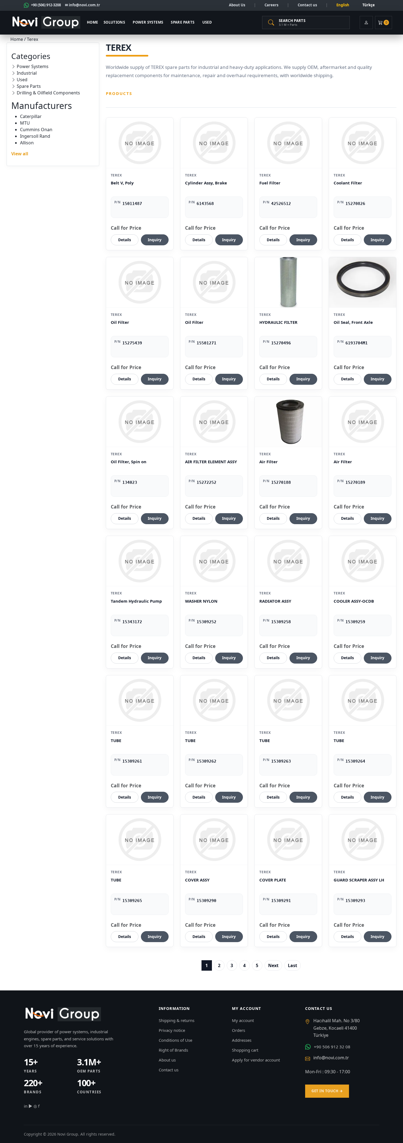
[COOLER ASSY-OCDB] (362, 561)
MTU (25, 123)
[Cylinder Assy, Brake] (214, 143)
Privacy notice (172, 1030)
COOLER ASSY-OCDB (354, 601)
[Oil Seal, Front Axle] (362, 282)
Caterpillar (31, 116)
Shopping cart (245, 1050)
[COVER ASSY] (214, 840)
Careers (271, 4)
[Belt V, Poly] (139, 143)
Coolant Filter (348, 183)
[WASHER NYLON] (214, 561)
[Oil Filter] (139, 282)
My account (243, 1020)
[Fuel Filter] (288, 143)
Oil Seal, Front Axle (353, 322)
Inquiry (154, 239)
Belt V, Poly (122, 183)
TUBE (116, 740)
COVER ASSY (197, 880)
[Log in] (366, 22)
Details (124, 239)
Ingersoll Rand (35, 136)
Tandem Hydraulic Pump (136, 601)
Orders (238, 1030)
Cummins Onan (36, 130)
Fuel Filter (269, 183)
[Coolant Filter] (362, 143)
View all (19, 154)
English (342, 4)
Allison (27, 143)
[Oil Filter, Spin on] (139, 422)
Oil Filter (120, 322)
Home (92, 22)
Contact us (307, 4)
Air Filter (268, 461)
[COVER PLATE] (288, 840)
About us (167, 1060)
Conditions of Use (175, 1040)
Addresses (241, 1040)
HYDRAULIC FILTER (278, 322)
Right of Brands (173, 1050)
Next (273, 965)
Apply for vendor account (256, 1060)
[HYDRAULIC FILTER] (288, 282)
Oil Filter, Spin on (128, 461)
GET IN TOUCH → (327, 1090)
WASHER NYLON (201, 601)
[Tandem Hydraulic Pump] (139, 561)
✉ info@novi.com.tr (82, 4)
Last (292, 965)
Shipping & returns (176, 1020)
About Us (237, 4)
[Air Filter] (288, 422)
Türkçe (368, 4)
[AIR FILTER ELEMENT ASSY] (214, 422)
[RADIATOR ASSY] (288, 561)
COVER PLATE (272, 880)
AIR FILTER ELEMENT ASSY (211, 461)
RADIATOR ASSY (275, 601)
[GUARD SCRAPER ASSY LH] (362, 840)
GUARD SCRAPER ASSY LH (359, 880)
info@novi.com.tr (331, 1058)
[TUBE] (139, 700)
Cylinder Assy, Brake (206, 183)
